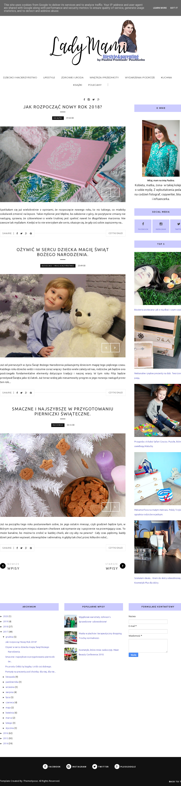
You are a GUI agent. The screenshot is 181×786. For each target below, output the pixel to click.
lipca (8, 697)
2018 (5, 626)
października (12, 682)
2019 (5, 621)
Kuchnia (166, 77)
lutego (9, 723)
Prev (106, 192)
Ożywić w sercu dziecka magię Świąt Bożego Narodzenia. (63, 252)
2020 (5, 616)
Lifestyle (49, 77)
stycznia (10, 728)
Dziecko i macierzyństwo (20, 77)
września (10, 687)
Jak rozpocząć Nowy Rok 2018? (62, 107)
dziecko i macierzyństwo (58, 266)
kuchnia (58, 425)
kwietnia (10, 713)
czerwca (10, 702)
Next (115, 192)
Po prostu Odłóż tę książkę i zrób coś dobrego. (28, 666)
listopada (10, 677)
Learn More (160, 8)
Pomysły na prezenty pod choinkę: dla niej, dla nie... (30, 672)
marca (9, 718)
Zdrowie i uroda (72, 77)
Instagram (161, 229)
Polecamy (95, 84)
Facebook (143, 229)
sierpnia (9, 692)
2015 (5, 738)
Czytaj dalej (116, 233)
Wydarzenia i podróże (140, 77)
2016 (5, 733)
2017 (5, 632)
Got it (174, 8)
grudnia (9, 637)
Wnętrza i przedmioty (104, 77)
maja (8, 707)
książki (58, 118)
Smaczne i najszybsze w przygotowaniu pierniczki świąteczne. (62, 411)
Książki (77, 84)
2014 (5, 743)
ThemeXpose (31, 780)
